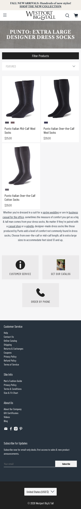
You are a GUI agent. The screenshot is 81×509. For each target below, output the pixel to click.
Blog (6, 420)
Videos (7, 417)
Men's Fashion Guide (13, 380)
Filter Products (40, 56)
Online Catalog (10, 340)
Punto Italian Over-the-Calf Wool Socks (59, 130)
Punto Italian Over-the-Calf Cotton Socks (20, 197)
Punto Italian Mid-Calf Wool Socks (20, 130)
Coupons (7, 352)
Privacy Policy (10, 356)
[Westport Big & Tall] (40, 15)
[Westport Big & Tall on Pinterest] (21, 429)
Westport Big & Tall (45, 503)
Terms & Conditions (12, 388)
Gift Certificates (11, 413)
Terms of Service (11, 364)
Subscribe (66, 464)
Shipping (8, 344)
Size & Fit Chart (11, 392)
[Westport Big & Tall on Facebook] (11, 429)
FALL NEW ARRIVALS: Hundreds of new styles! (40, 5)
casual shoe (14, 226)
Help (6, 332)
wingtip (30, 226)
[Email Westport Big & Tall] (6, 429)
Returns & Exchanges (13, 348)
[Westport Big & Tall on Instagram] (16, 429)
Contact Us (9, 336)
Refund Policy (10, 360)
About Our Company (12, 409)
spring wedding (51, 212)
